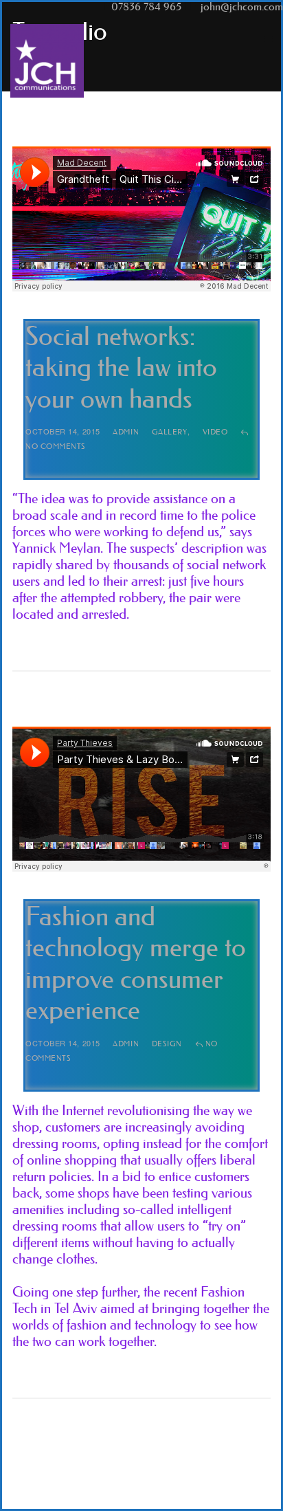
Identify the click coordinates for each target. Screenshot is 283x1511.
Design (167, 1043)
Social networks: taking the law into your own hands (121, 368)
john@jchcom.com (242, 6)
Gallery (170, 432)
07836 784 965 (146, 6)
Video (215, 432)
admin (126, 432)
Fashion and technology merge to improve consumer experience (135, 963)
